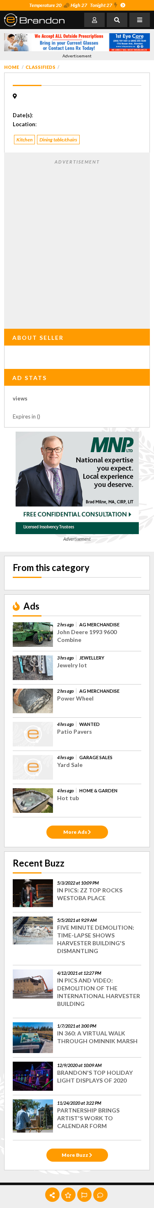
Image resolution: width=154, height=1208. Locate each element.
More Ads (75, 832)
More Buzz (75, 1155)
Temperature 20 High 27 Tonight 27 (70, 5)
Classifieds (40, 67)
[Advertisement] (77, 242)
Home (11, 67)
